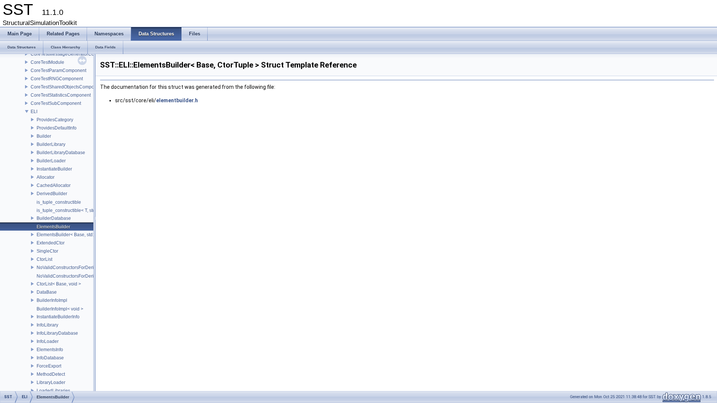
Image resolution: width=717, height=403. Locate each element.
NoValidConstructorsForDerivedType (74, 267)
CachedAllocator (54, 185)
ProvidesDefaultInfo (57, 128)
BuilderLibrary (51, 144)
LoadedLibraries (53, 390)
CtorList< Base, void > (59, 284)
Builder (44, 136)
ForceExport (49, 366)
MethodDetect (51, 374)
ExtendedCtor (51, 243)
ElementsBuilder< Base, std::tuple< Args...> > (82, 234)
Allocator (46, 177)
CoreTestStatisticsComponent (61, 95)
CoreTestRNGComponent (57, 78)
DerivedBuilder (52, 193)
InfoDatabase (50, 357)
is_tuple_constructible (59, 202)
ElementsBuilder (53, 226)
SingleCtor (47, 251)
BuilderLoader (51, 160)
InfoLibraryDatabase (57, 333)
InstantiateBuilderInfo (58, 316)
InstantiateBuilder (54, 169)
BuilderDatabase (54, 218)
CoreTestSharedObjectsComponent (67, 87)
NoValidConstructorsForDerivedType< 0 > (79, 276)
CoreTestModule (47, 62)
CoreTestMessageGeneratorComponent (71, 54)
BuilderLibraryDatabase (61, 152)
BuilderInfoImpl (52, 300)
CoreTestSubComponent (56, 103)
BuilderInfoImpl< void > (60, 309)
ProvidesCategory (55, 119)
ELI (34, 111)
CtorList (44, 259)
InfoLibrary (47, 325)
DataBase (47, 292)
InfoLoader (48, 341)
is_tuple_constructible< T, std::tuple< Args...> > (83, 210)
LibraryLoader (51, 382)
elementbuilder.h (177, 100)
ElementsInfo (50, 349)
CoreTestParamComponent (58, 70)
